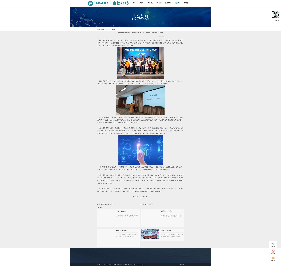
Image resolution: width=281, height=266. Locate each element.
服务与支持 (168, 3)
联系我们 (186, 3)
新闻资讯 (177, 3)
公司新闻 (113, 29)
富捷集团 (141, 3)
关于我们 (150, 3)
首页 (134, 3)
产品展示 (159, 3)
